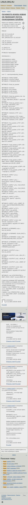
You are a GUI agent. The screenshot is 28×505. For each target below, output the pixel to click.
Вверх (24, 495)
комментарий (11, 346)
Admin (9, 11)
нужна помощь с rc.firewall (14, 466)
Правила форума (11, 495)
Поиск (23, 8)
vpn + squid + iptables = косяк (15, 487)
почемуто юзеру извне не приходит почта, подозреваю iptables (14, 17)
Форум (8, 8)
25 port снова (10, 463)
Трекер (18, 8)
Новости (3, 5)
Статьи (3, 8)
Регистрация (18, 5)
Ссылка (4, 304)
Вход (24, 5)
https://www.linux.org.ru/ (6, 499)
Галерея (9, 5)
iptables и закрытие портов (14, 470)
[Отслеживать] (23, 27)
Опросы (12, 8)
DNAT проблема (11, 468)
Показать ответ (11, 341)
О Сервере (3, 495)
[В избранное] (23, 23)
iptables (9, 461)
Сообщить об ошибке (6, 497)
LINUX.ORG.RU (7, 2)
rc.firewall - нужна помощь (14, 476)
